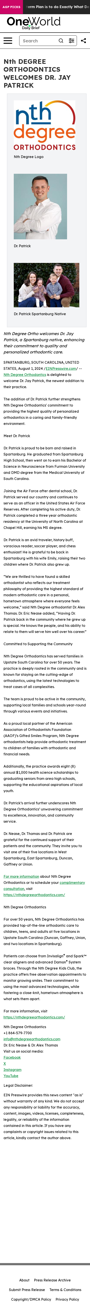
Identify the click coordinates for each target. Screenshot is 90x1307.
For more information (21, 876)
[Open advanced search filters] (71, 41)
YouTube (10, 1076)
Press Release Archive (52, 1280)
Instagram (12, 1069)
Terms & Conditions (65, 1290)
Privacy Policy (67, 1299)
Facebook (12, 1057)
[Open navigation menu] (7, 40)
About (24, 1280)
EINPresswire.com (61, 368)
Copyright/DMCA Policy (31, 1299)
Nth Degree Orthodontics (24, 374)
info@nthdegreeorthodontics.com (31, 1039)
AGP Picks (11, 7)
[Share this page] (83, 40)
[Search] (61, 41)
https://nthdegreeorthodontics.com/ (34, 895)
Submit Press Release (27, 1290)
